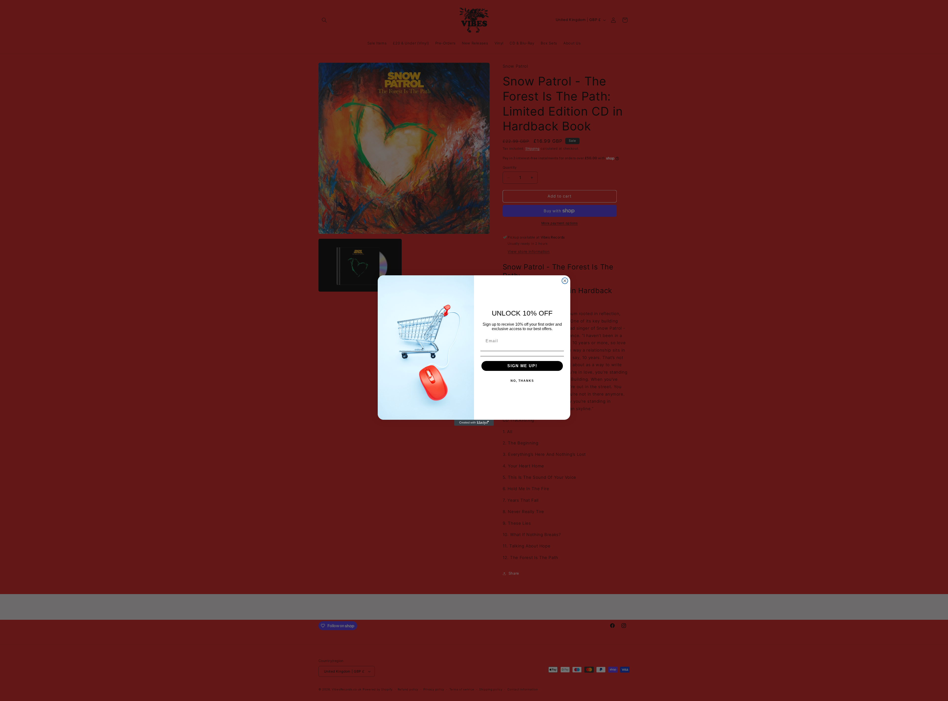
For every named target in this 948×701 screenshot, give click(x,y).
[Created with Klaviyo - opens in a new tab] (474, 423)
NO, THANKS (522, 380)
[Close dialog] (565, 281)
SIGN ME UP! (522, 366)
